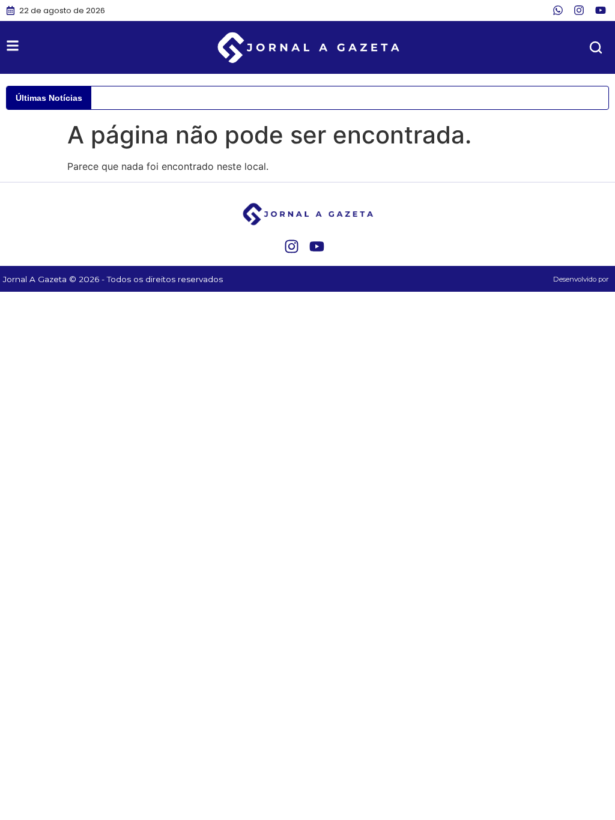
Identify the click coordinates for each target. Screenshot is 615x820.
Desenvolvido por (581, 279)
